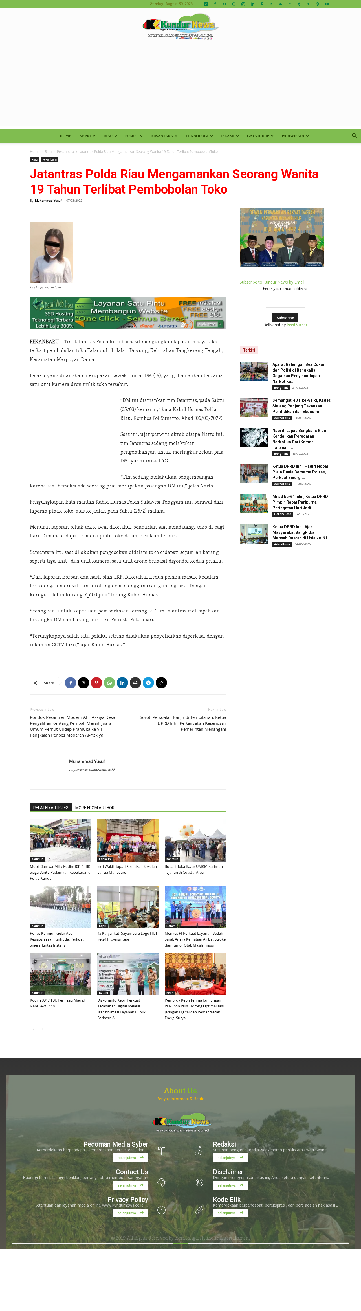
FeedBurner (297, 325)
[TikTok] (289, 4)
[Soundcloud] (280, 4)
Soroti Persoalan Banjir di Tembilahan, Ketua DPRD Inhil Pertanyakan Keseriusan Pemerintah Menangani (183, 723)
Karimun (37, 859)
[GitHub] (234, 4)
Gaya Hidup (258, 136)
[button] (354, 136)
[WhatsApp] (109, 682)
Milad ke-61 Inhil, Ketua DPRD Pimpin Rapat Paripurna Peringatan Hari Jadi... (300, 502)
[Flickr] (224, 4)
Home (65, 136)
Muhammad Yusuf (48, 200)
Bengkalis (281, 388)
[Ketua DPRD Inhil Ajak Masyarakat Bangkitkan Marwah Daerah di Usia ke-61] (254, 534)
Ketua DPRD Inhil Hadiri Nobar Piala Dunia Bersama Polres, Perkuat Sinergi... (300, 472)
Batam (170, 926)
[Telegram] (148, 682)
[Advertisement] (180, 86)
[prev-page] (33, 1029)
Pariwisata (293, 136)
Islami (227, 136)
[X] (308, 4)
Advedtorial (282, 418)
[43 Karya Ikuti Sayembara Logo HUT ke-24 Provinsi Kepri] (128, 907)
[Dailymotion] (206, 4)
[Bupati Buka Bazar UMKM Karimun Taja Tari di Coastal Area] (195, 840)
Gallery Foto (282, 514)
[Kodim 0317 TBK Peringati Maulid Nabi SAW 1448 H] (60, 974)
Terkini (249, 350)
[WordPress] (317, 4)
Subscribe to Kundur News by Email (272, 282)
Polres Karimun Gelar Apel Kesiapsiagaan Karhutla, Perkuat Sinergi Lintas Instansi (57, 939)
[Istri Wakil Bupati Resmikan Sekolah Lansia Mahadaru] (128, 840)
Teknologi (197, 136)
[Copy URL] (161, 682)
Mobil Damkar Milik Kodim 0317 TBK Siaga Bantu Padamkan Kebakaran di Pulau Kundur (60, 872)
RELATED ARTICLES (51, 807)
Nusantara (162, 136)
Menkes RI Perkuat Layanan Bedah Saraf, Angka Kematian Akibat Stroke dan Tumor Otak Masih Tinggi (195, 939)
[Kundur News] (180, 26)
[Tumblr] (299, 4)
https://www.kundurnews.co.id (92, 769)
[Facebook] (215, 4)
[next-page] (42, 1029)
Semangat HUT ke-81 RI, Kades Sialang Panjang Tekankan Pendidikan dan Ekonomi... (301, 406)
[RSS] (271, 4)
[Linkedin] (252, 4)
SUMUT (131, 136)
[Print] (135, 682)
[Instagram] (243, 4)
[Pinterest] (261, 4)
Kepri (85, 136)
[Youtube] (327, 4)
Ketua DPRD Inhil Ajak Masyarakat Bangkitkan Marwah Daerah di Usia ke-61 (299, 532)
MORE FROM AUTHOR (95, 807)
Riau (108, 136)
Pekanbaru (65, 151)
